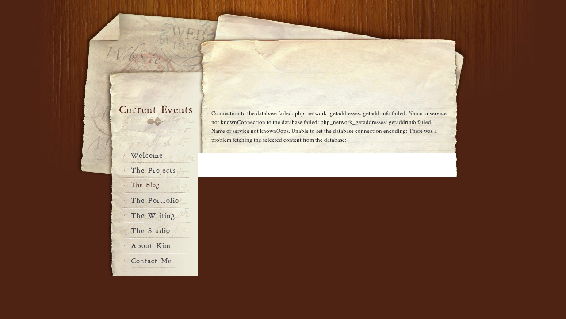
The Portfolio (155, 199)
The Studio (150, 229)
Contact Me (151, 259)
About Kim (151, 244)
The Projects (153, 169)
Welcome (147, 154)
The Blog (145, 184)
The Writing (153, 214)
